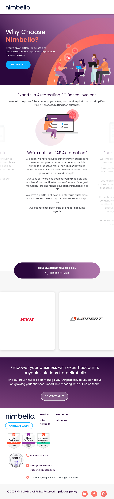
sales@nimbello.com (41, 465)
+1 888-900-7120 (39, 455)
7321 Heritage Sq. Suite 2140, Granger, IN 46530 (54, 477)
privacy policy (67, 491)
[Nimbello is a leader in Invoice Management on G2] (29, 441)
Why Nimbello (45, 422)
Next (95, 177)
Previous (18, 177)
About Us (61, 420)
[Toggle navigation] (105, 7)
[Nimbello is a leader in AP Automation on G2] (14, 441)
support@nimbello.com (42, 469)
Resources (62, 414)
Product (45, 414)
